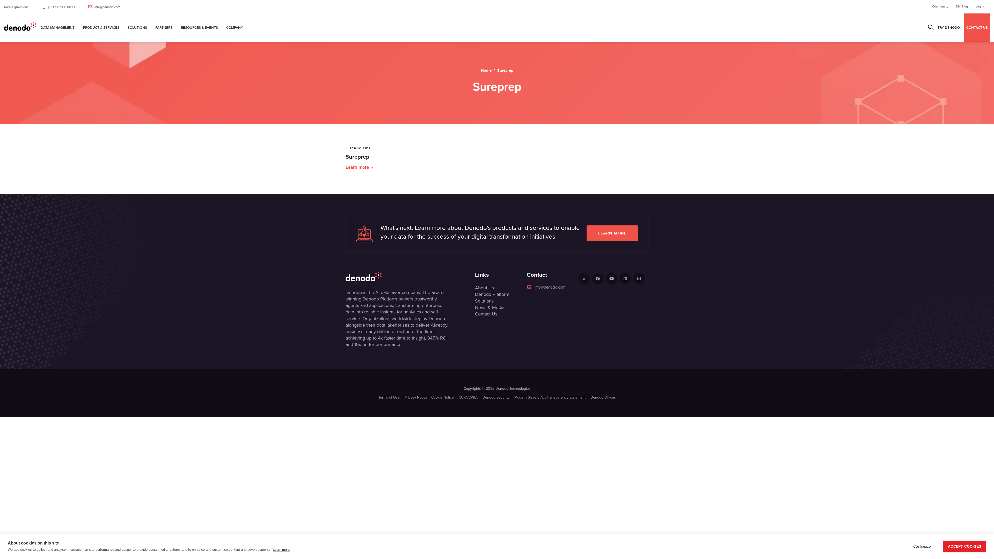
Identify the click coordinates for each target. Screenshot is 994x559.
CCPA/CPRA (468, 397)
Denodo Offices (603, 397)
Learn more (357, 167)
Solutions (137, 27)
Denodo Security (496, 397)
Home (486, 70)
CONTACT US (977, 27)
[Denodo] (20, 27)
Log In (980, 6)
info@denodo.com (107, 7)
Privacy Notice (416, 397)
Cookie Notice (442, 397)
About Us (484, 287)
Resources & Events (199, 27)
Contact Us (486, 314)
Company (234, 27)
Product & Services (101, 27)
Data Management (58, 27)
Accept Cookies (964, 546)
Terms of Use (389, 397)
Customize (922, 546)
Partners (163, 27)
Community (940, 6)
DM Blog (962, 6)
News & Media (490, 307)
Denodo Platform (492, 294)
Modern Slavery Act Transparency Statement (550, 397)
